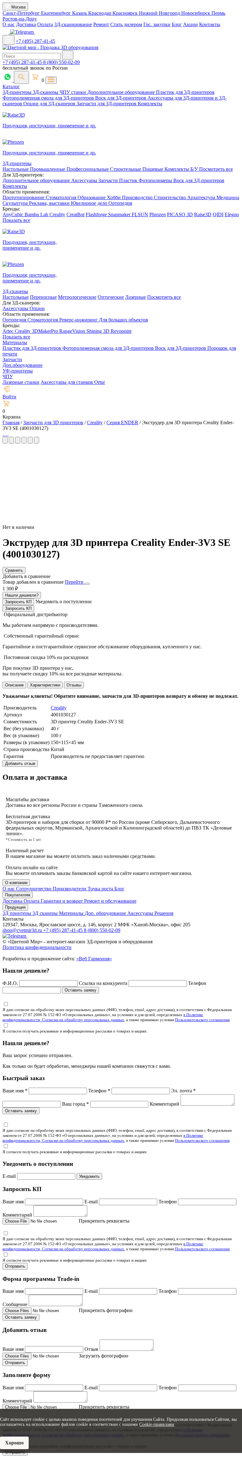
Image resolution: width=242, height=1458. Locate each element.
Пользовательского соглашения (202, 1019)
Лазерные (135, 297)
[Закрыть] (87, 584)
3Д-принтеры (18, 92)
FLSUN (140, 214)
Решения (163, 913)
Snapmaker (120, 214)
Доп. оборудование (106, 913)
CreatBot (75, 214)
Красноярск (125, 13)
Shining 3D (98, 331)
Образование (92, 197)
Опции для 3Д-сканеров (50, 103)
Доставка (26, 24)
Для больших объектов (123, 319)
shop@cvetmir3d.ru (23, 930)
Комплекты (150, 103)
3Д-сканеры (46, 92)
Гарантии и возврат (62, 901)
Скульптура (16, 203)
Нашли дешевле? (21, 595)
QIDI (218, 214)
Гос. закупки (156, 24)
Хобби (114, 197)
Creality (57, 214)
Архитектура (201, 197)
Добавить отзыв (20, 763)
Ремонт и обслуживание (110, 901)
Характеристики (45, 685)
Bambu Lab (37, 214)
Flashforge (97, 214)
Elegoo (232, 214)
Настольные (16, 169)
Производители (70, 888)
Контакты (209, 24)
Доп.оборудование (23, 365)
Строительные (126, 169)
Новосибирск (196, 13)
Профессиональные (88, 169)
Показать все (16, 220)
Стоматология (62, 197)
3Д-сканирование (73, 24)
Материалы (15, 342)
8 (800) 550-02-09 (61, 62)
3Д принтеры (17, 913)
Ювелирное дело (89, 203)
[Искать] (67, 55)
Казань (80, 13)
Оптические (111, 297)
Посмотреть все (216, 169)
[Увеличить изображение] (3, 434)
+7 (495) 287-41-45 (35, 41)
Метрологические (77, 297)
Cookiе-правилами (156, 1424)
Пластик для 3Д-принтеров (185, 92)
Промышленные (48, 169)
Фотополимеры (156, 180)
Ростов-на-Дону (20, 18)
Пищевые (153, 169)
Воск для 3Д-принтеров (121, 98)
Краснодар (100, 13)
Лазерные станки (21, 382)
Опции (37, 308)
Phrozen (157, 214)
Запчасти (108, 180)
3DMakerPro (45, 331)
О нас (9, 24)
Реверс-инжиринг (79, 319)
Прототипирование (24, 197)
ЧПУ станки (73, 92)
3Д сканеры (45, 913)
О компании (16, 882)
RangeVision (72, 331)
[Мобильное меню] (8, 40)
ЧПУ (8, 376)
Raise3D (202, 214)
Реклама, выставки (50, 203)
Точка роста (101, 888)
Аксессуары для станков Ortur (73, 382)
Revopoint (121, 331)
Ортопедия (120, 203)
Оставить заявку (80, 990)
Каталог (11, 86)
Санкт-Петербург (22, 13)
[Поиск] (21, 77)
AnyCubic (14, 214)
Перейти (75, 582)
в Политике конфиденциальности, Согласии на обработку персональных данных (103, 1017)
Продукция (15, 907)
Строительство (170, 197)
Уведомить (89, 1176)
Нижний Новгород (160, 13)
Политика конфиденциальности (37, 947)
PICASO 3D (180, 214)
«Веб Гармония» (94, 958)
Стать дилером (126, 24)
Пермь (218, 13)
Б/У (194, 169)
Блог (177, 24)
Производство (138, 197)
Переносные (43, 297)
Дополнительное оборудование (121, 92)
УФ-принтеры (18, 370)
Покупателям (17, 895)
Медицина (227, 197)
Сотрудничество (34, 888)
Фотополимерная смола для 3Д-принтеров (49, 98)
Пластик (129, 180)
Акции (190, 24)
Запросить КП (18, 601)
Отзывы (73, 685)
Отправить (15, 1266)
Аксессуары (84, 180)
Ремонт (101, 24)
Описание (14, 685)
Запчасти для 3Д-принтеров (107, 103)
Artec (9, 331)
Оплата (45, 24)
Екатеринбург (56, 13)
